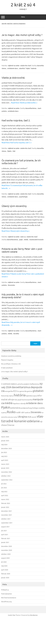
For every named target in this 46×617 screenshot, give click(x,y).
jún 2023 (4, 452)
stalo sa (23, 237)
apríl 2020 (4, 570)
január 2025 (5, 441)
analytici (26, 384)
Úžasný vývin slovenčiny (14, 205)
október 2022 (5, 476)
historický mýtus (7, 396)
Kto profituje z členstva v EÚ (11, 364)
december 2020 (6, 546)
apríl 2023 (4, 460)
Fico (17, 391)
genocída (23, 391)
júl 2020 (3, 562)
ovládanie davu (12, 68)
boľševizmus (34, 384)
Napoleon (16, 403)
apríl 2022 (4, 495)
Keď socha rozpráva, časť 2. (16, 120)
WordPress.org (6, 602)
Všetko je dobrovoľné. (13, 77)
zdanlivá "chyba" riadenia (27, 68)
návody (22, 403)
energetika (9, 391)
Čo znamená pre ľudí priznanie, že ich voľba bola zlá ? (21, 162)
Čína (9, 425)
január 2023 (5, 468)
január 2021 (5, 542)
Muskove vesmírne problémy (11, 356)
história (19, 395)
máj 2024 (4, 444)
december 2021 (6, 511)
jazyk (21, 239)
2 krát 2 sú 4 (23, 4)
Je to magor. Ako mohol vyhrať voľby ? (22, 34)
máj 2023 (4, 456)
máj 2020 (4, 566)
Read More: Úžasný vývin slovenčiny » (15, 231)
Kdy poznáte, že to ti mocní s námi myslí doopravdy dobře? (23, 296)
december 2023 (6, 448)
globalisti (38, 390)
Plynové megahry (7, 360)
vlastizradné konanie (36, 239)
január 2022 (5, 507)
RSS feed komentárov (8, 598)
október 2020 (5, 554)
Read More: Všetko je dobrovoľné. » (24, 102)
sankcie (27, 412)
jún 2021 (4, 531)
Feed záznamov (6, 594)
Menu (23, 17)
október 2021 (5, 519)
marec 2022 (5, 499)
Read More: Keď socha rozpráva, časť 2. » (16, 142)
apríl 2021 (4, 534)
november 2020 (6, 550)
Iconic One (11, 615)
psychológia (23, 197)
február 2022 (5, 503)
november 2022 (6, 472)
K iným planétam (7, 368)
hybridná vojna (31, 396)
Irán (15, 399)
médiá (26, 239)
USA (29, 416)
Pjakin (9, 151)
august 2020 (5, 558)
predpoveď (25, 408)
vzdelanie (33, 421)
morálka (16, 333)
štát (14, 151)
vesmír (34, 417)
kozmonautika (27, 399)
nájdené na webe (13, 65)
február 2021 (5, 538)
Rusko (11, 412)
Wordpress (34, 615)
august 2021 (5, 527)
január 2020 (5, 578)
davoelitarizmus (30, 108)
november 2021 (6, 515)
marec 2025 (5, 437)
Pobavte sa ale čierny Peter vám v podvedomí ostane (22, 250)
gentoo (29, 391)
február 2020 (5, 574)
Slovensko (11, 285)
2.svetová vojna (8, 383)
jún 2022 (4, 488)
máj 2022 (4, 491)
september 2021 (6, 523)
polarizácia (15, 407)
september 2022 (6, 480)
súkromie (10, 417)
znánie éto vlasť (25, 65)
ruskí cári (20, 412)
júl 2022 (3, 484)
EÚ (14, 391)
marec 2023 (5, 464)
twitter (15, 417)
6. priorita (19, 384)
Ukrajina (22, 416)
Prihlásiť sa (5, 590)
